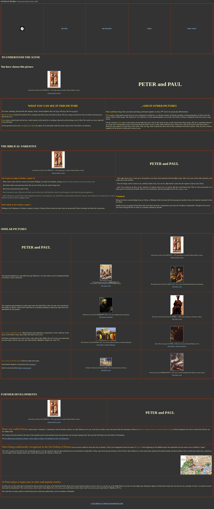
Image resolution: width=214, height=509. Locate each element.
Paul (64, 111)
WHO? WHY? (191, 28)
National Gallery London (54, 93)
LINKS (149, 28)
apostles (75, 111)
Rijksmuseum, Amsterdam (106, 317)
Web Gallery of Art (106, 286)
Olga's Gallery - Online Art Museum (106, 344)
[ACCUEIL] (22, 30)
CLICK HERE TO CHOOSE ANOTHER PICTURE (107, 503)
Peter (57, 111)
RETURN (64, 28)
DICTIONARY (107, 28)
